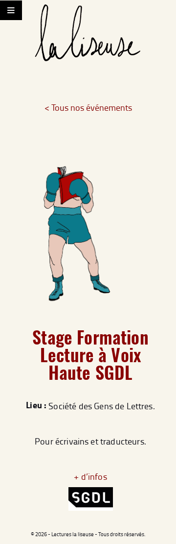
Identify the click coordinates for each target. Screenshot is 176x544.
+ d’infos (90, 476)
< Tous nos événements (88, 107)
